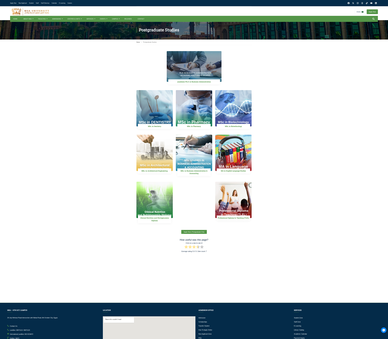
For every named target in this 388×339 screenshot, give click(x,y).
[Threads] (362, 3)
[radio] (186, 247)
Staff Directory (45, 3)
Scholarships (202, 322)
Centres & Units (73, 19)
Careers (69, 3)
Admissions (56, 19)
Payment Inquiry (299, 338)
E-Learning (62, 3)
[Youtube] (371, 3)
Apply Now (13, 3)
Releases (128, 19)
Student (31, 3)
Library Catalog (299, 330)
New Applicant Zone (205, 334)
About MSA (27, 19)
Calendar (54, 3)
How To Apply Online (205, 330)
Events (102, 19)
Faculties (42, 19)
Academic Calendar (300, 334)
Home (15, 19)
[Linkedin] (376, 3)
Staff (37, 3)
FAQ (199, 338)
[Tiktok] (367, 3)
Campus (115, 19)
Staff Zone (297, 322)
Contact (141, 19)
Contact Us (13, 326)
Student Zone (298, 318)
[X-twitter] (353, 3)
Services (89, 19)
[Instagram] (358, 3)
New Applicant (23, 3)
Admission (201, 318)
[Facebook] (349, 3)
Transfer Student (203, 326)
